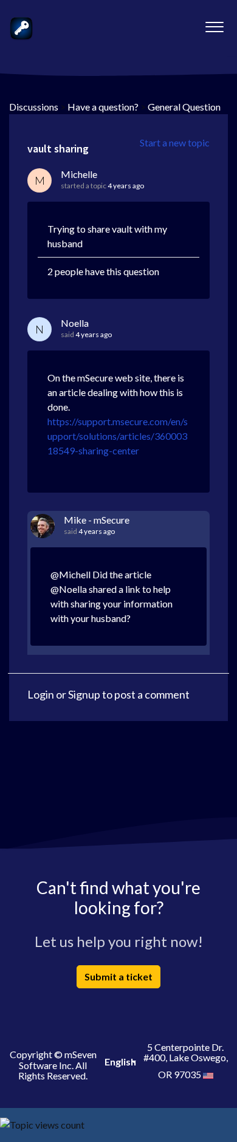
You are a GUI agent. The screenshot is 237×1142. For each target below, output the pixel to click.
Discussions (33, 106)
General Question (184, 106)
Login (40, 694)
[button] (214, 23)
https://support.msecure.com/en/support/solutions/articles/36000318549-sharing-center (117, 435)
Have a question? (103, 106)
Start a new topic (175, 142)
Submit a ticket (118, 976)
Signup (84, 694)
